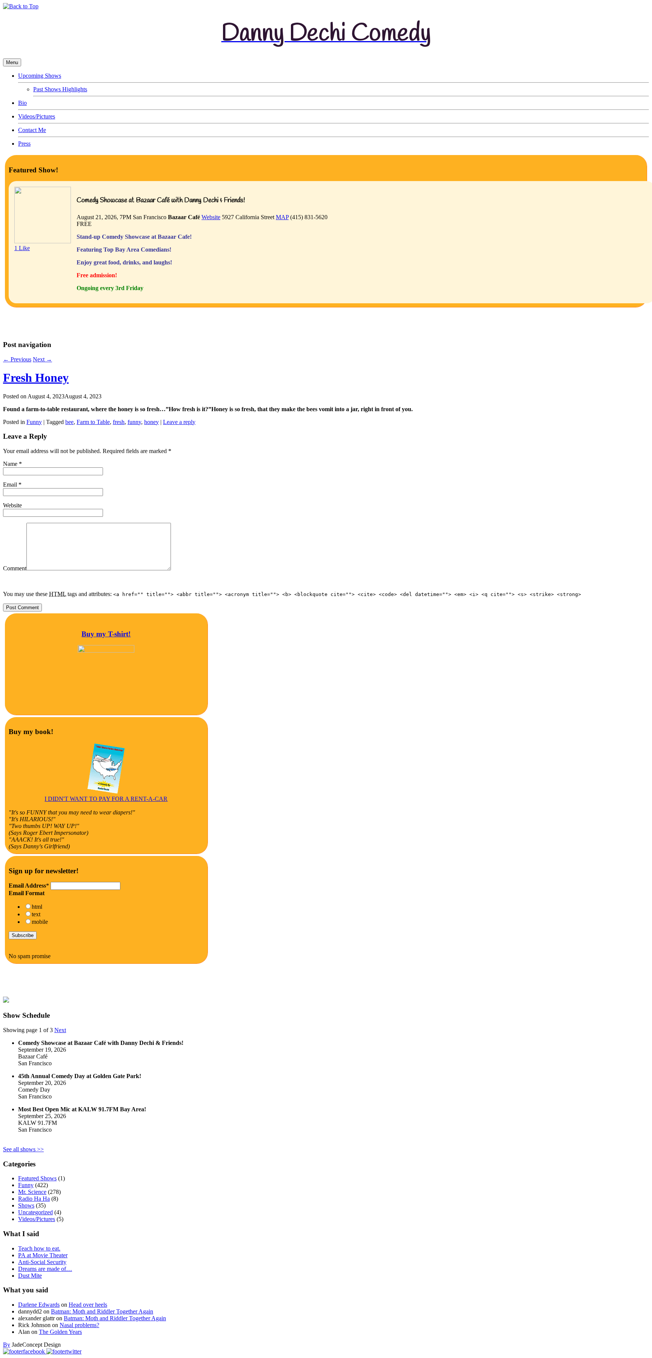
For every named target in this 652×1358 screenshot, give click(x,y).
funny (134, 422)
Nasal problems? (79, 1325)
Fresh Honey (36, 377)
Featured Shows (37, 1178)
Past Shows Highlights (60, 89)
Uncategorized (35, 1212)
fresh (119, 422)
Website (210, 217)
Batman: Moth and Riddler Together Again (102, 1311)
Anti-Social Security (42, 1262)
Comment (14, 568)
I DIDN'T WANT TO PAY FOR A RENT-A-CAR (106, 799)
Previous (17, 359)
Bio (22, 103)
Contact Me (32, 130)
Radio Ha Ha (34, 1198)
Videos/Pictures (36, 116)
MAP (282, 217)
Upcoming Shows (39, 75)
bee (69, 422)
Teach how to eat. (39, 1248)
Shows (26, 1205)
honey (151, 422)
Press (24, 143)
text (36, 914)
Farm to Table (93, 422)
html (37, 906)
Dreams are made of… (45, 1269)
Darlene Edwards (39, 1304)
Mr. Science (32, 1192)
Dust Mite (30, 1275)
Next (42, 359)
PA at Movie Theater (43, 1255)
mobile (40, 922)
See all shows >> (23, 1149)
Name (10, 464)
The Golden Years (60, 1332)
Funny (34, 422)
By (6, 1344)
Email (10, 484)
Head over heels (88, 1304)
